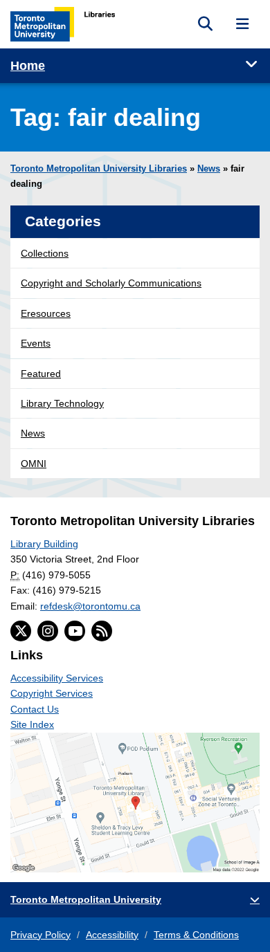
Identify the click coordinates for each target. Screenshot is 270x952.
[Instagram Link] (47, 631)
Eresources (46, 313)
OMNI (33, 463)
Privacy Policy (40, 934)
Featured (41, 373)
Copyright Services (51, 693)
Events (36, 343)
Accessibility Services (56, 678)
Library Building (44, 543)
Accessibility (112, 934)
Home (27, 66)
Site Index (32, 724)
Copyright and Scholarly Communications (111, 283)
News (208, 169)
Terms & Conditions (196, 934)
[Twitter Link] (20, 631)
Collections (45, 253)
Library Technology (62, 403)
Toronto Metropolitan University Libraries (98, 169)
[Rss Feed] (101, 631)
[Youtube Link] (74, 631)
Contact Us (34, 709)
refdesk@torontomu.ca (90, 606)
